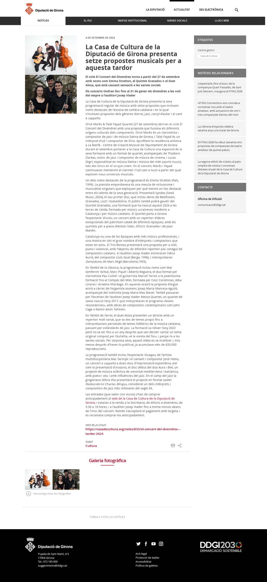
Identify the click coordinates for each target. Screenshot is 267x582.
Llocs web (222, 20)
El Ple (88, 20)
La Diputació (155, 9)
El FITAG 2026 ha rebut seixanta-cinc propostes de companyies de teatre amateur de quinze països (220, 146)
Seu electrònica (211, 9)
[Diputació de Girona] (45, 8)
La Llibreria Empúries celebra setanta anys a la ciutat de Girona (218, 128)
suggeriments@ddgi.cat (52, 565)
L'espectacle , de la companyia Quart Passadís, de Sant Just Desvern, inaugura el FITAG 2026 (220, 87)
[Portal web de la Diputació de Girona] (49, 543)
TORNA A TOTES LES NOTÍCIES (107, 517)
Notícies (43, 20)
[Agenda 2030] (221, 546)
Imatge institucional (132, 20)
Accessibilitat (143, 561)
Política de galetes (147, 565)
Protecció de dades (147, 557)
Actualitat (182, 9)
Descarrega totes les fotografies (52, 493)
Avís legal (141, 553)
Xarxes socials (177, 20)
